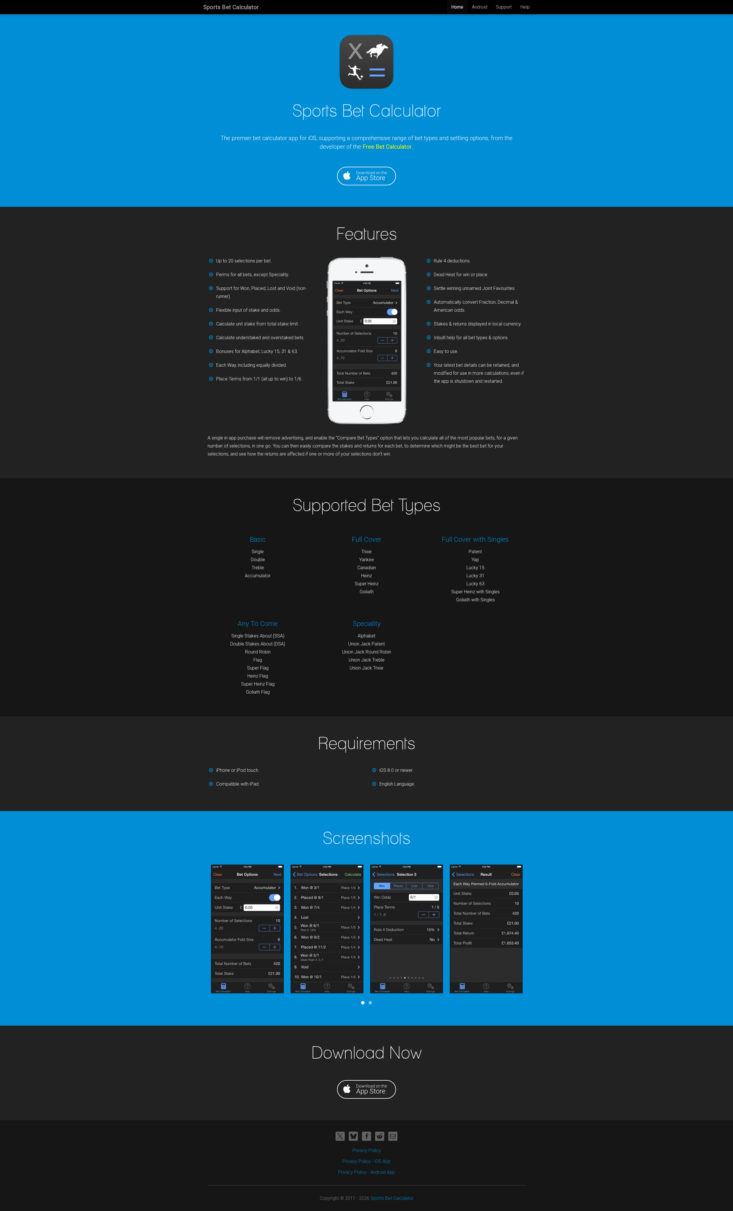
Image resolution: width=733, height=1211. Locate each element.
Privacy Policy (366, 1150)
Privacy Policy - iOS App (366, 1161)
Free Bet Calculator (387, 146)
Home (457, 7)
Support (504, 7)
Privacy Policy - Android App (366, 1172)
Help (525, 7)
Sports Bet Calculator (231, 7)
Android (479, 7)
